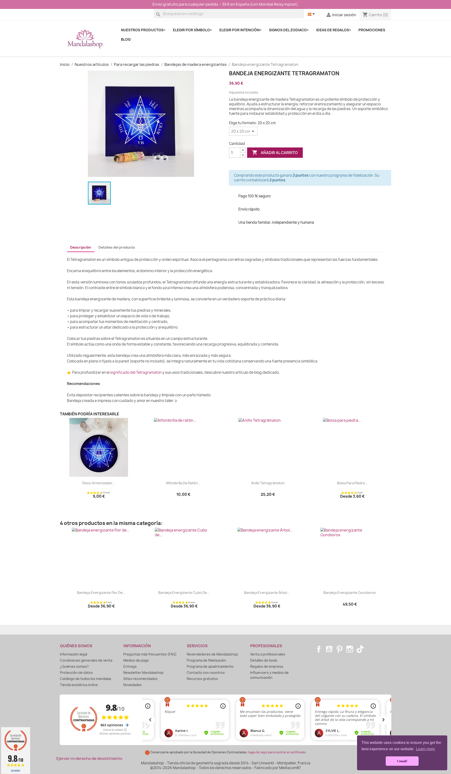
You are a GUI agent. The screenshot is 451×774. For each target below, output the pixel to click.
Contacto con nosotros (206, 672)
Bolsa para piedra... (352, 483)
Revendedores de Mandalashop (212, 654)
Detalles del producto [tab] (116, 247)
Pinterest (339, 649)
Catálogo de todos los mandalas (85, 678)
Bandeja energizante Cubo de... (184, 592)
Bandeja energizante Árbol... (267, 592)
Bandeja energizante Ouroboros (349, 592)
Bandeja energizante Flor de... (101, 592)
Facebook (318, 649)
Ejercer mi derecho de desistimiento (89, 758)
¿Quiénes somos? (74, 666)
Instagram (349, 649)
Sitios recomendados (140, 678)
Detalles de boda (263, 660)
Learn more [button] (425, 749)
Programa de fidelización (206, 660)
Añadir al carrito (275, 152)
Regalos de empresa (266, 666)
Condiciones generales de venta (86, 660)
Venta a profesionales (267, 654)
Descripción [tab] (80, 247)
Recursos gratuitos (202, 678)
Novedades (132, 685)
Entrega (129, 666)
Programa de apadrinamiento (210, 666)
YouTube (329, 649)
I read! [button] (402, 761)
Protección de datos (76, 672)
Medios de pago (136, 660)
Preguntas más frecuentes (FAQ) (150, 654)
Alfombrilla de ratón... (183, 483)
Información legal (73, 654)
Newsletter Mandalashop (143, 672)
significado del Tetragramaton (136, 372)
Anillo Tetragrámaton (268, 483)
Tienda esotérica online (79, 685)
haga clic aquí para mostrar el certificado (277, 752)
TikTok (360, 649)
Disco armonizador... (98, 483)
